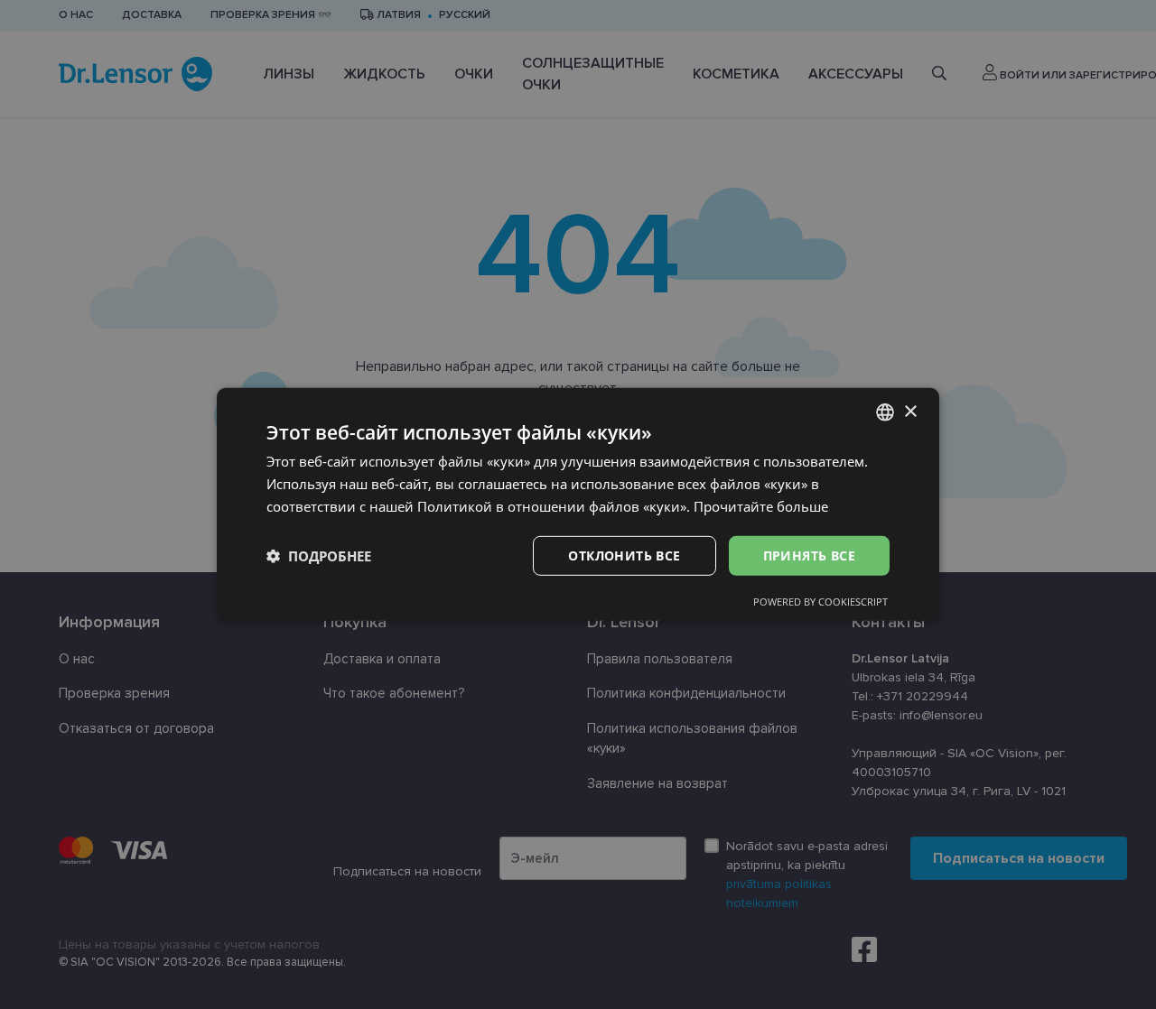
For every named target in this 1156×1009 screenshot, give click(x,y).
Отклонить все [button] (624, 554)
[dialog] (578, 504)
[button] (318, 556)
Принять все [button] (809, 554)
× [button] (910, 411)
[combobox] (885, 412)
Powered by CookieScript (820, 601)
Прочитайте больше (761, 506)
